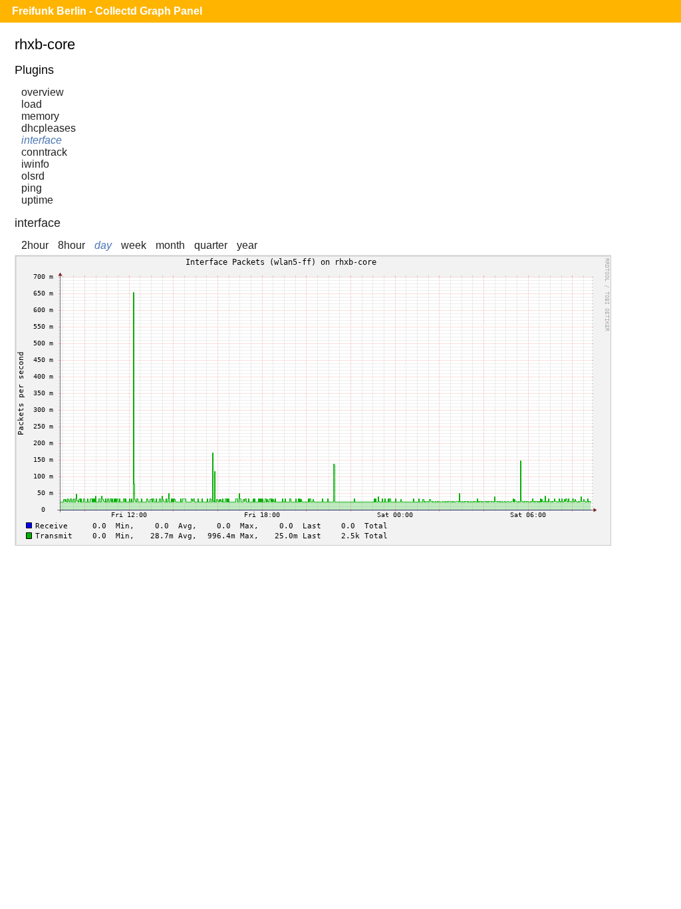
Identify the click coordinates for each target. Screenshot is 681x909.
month (170, 245)
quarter (210, 245)
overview (42, 92)
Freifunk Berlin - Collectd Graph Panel (107, 11)
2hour (35, 245)
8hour (71, 245)
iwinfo (35, 164)
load (31, 104)
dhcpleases (48, 128)
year (247, 245)
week (133, 245)
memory (40, 116)
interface (41, 140)
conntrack (44, 152)
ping (31, 188)
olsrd (33, 176)
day (103, 245)
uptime (37, 200)
